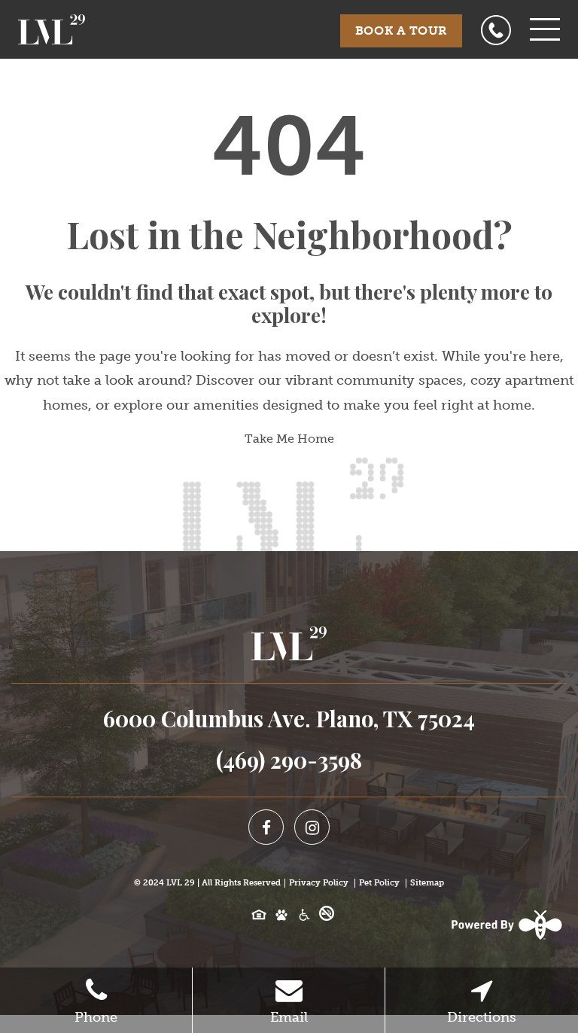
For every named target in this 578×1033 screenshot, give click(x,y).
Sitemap (427, 883)
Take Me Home (289, 438)
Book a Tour (401, 30)
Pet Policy (379, 883)
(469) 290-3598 (289, 759)
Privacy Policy (318, 883)
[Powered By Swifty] (505, 924)
